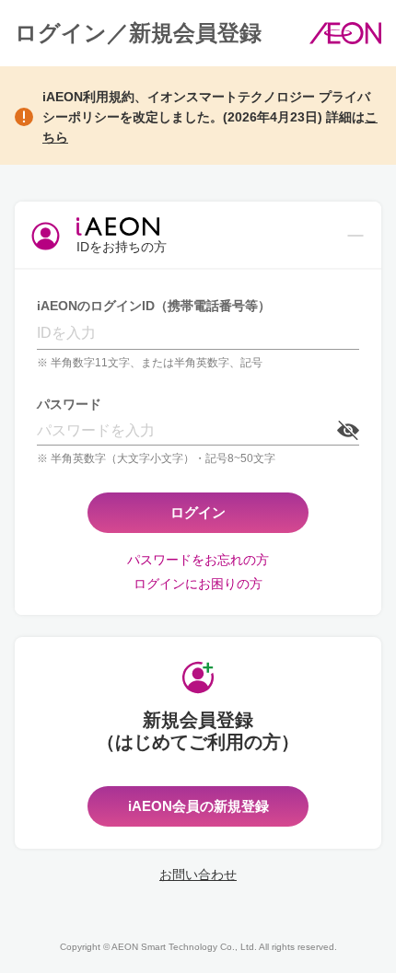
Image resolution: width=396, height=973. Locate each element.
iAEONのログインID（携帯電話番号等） (154, 305)
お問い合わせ (198, 874)
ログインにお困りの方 (198, 583)
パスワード (69, 404)
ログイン (198, 512)
